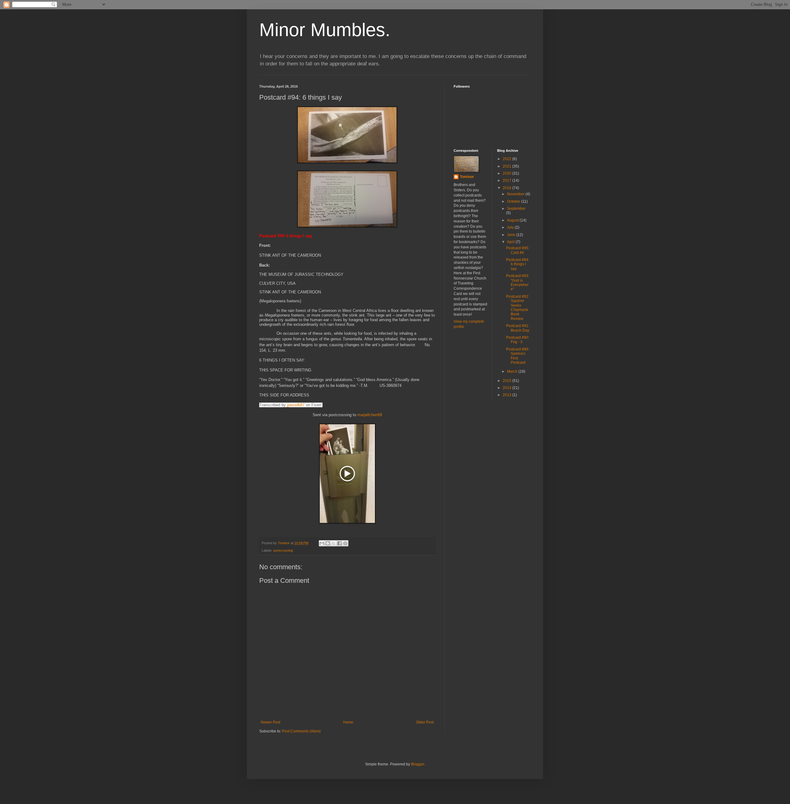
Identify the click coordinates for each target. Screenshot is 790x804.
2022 (507, 159)
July (511, 227)
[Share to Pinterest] (345, 543)
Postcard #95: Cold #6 (517, 250)
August (513, 220)
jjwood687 (296, 405)
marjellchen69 (369, 414)
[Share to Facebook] (339, 543)
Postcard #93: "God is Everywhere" (517, 282)
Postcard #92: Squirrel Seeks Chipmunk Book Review (517, 307)
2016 (507, 188)
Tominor (467, 177)
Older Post (425, 722)
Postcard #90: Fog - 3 (517, 339)
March (512, 371)
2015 (507, 381)
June (511, 235)
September (516, 208)
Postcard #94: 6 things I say (517, 264)
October (514, 201)
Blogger (417, 764)
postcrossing (283, 550)
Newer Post (270, 722)
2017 (507, 180)
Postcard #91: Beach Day (517, 328)
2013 (507, 395)
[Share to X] (334, 543)
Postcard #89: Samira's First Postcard (517, 356)
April (511, 242)
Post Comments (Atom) (301, 731)
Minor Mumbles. (324, 29)
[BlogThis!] (328, 543)
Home (348, 722)
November (516, 194)
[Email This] (322, 543)
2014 (507, 388)
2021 (507, 166)
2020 (507, 173)
